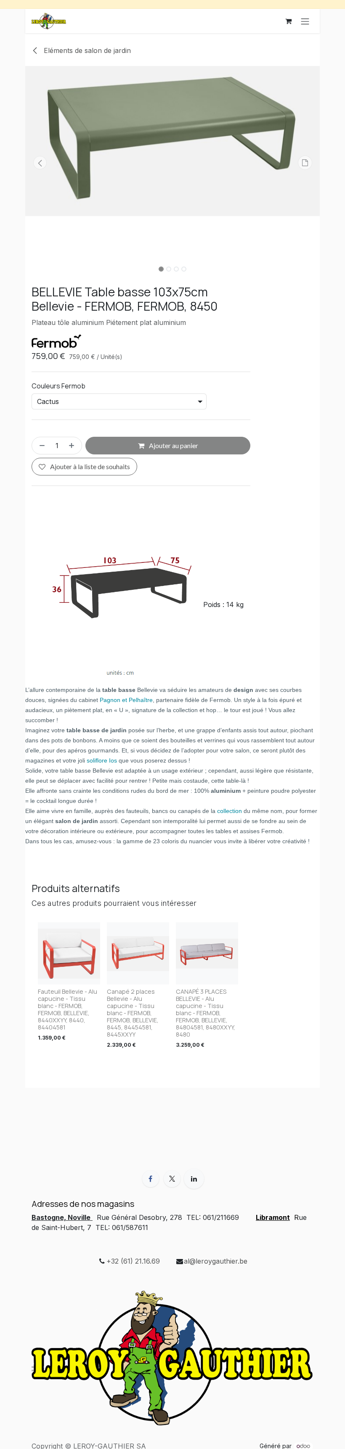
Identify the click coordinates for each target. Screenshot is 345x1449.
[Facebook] (150, 1178)
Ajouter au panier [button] (173, 445)
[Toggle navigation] (305, 21)
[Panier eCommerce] (288, 21)
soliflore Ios (102, 760)
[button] (40, 162)
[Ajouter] (73, 445)
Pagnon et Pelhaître (126, 700)
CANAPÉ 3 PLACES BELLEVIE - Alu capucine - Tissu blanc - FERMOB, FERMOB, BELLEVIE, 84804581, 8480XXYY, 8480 (205, 1012)
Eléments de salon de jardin (86, 50)
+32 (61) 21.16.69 (133, 1261)
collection (229, 811)
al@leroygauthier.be (215, 1261)
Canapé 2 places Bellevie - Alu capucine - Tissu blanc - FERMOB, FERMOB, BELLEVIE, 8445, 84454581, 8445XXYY (133, 1012)
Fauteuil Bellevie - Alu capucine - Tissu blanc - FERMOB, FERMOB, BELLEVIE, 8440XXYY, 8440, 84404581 (67, 1009)
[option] (172, 987)
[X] (172, 1178)
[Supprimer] (40, 445)
